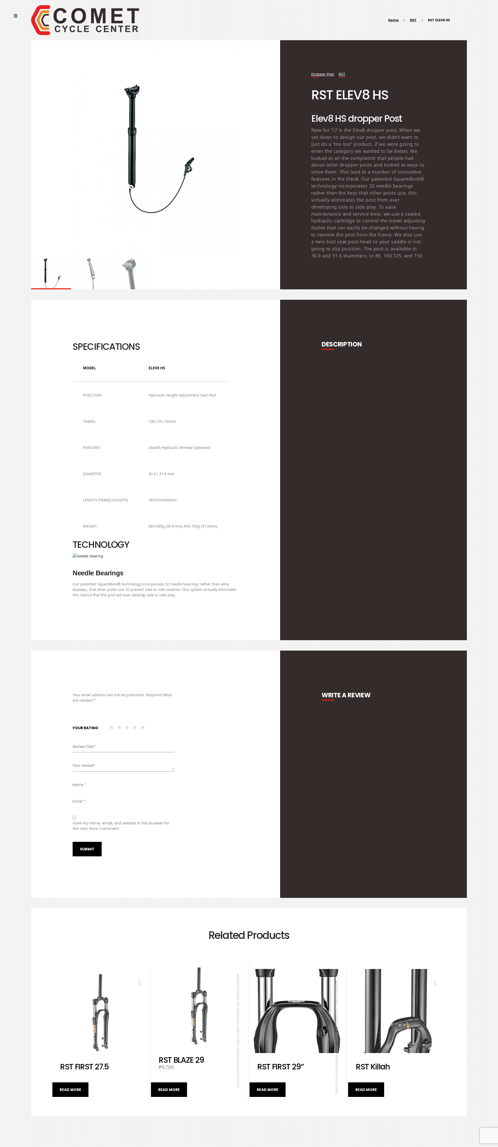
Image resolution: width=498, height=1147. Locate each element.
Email (79, 801)
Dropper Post (322, 74)
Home (393, 20)
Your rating (85, 727)
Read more (70, 1089)
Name (79, 784)
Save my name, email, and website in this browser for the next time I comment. (121, 826)
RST (413, 20)
